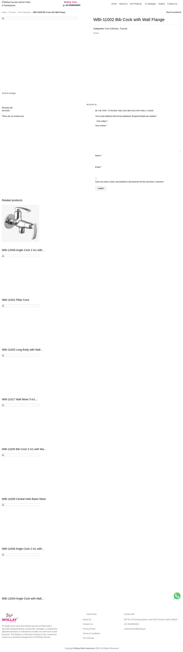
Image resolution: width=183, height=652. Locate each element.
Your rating (101, 121)
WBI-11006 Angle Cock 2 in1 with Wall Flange (22, 549)
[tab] (91, 103)
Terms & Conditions (91, 633)
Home (4, 12)
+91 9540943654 (72, 5)
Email (98, 167)
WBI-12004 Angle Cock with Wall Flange (22, 599)
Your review (101, 126)
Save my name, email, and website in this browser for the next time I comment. (129, 182)
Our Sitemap (88, 638)
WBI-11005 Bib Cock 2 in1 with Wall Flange (23, 449)
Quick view (5, 245)
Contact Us (88, 624)
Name (98, 155)
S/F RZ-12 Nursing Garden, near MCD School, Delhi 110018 (150, 619)
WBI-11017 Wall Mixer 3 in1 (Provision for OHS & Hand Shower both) (23, 399)
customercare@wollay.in (135, 629)
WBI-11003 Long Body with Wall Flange (21, 350)
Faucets (12, 12)
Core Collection (24, 12)
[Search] (180, 3)
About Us (87, 619)
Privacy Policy (89, 629)
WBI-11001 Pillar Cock (15, 299)
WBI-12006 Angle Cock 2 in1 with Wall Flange (22, 250)
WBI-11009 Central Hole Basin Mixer (24, 498)
